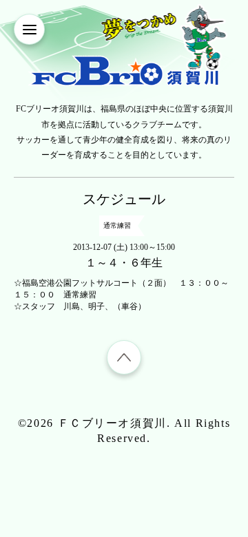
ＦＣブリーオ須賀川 (112, 423)
